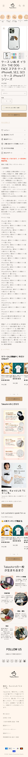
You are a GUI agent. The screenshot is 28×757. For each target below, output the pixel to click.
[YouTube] (24, 661)
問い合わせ (6, 714)
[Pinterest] (16, 661)
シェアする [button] (6, 349)
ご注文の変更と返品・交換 (11, 721)
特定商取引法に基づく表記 (11, 737)
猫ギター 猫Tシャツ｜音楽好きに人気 (18, 376)
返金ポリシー (7, 733)
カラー (3, 90)
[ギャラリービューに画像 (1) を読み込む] (7, 56)
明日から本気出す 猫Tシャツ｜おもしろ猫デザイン (6, 377)
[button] (4, 6)
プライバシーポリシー (9, 729)
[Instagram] (3, 661)
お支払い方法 (7, 718)
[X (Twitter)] (11, 661)
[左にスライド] (1, 56)
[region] (14, 18)
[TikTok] (7, 661)
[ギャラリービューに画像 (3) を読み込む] (21, 56)
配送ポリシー (7, 725)
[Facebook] (20, 661)
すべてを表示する (14, 399)
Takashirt (11, 754)
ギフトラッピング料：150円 (12, 107)
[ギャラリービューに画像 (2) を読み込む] (14, 56)
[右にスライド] (26, 56)
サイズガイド (5, 122)
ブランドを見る (7, 505)
